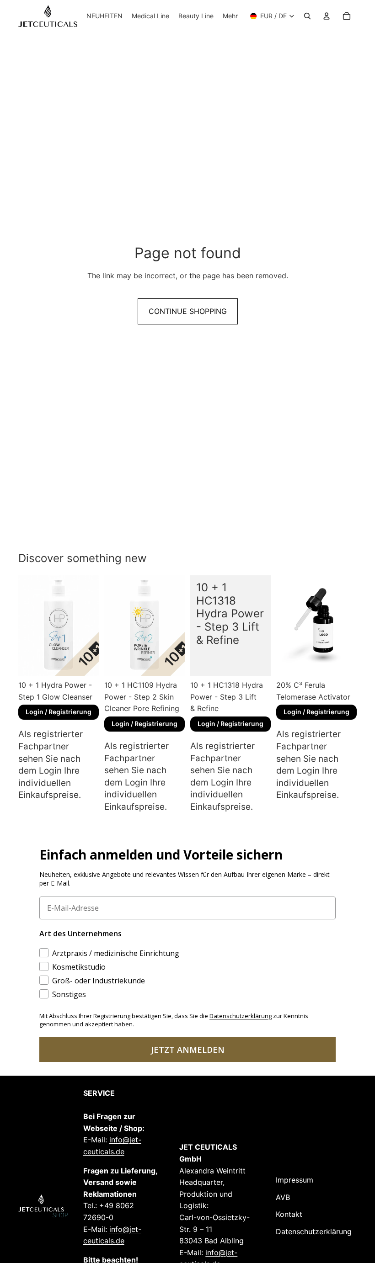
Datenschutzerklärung (314, 1231)
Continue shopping (188, 311)
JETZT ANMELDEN (188, 1049)
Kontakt (289, 1214)
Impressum (294, 1179)
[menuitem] (230, 16)
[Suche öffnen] (307, 16)
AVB (283, 1197)
